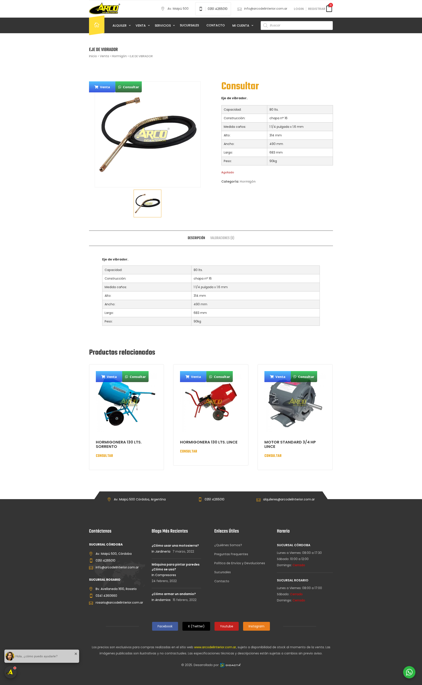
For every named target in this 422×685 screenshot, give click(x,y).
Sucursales (189, 25)
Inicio (93, 56)
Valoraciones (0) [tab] (222, 238)
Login (299, 9)
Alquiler (120, 25)
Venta (141, 25)
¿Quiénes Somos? (228, 545)
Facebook (165, 626)
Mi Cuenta (241, 25)
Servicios (163, 25)
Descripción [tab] (196, 238)
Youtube (226, 626)
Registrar (316, 9)
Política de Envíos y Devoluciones (239, 563)
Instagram (256, 626)
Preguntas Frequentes (231, 554)
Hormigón (119, 56)
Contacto (215, 25)
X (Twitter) (196, 626)
